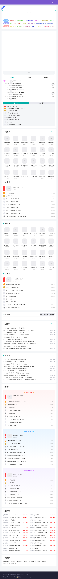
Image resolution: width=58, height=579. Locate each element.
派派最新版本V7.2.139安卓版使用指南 (13, 339)
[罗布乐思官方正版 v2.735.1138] (15, 161)
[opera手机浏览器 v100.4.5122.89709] (51, 229)
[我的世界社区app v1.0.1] (15, 252)
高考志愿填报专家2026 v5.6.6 (13, 124)
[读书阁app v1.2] (15, 263)
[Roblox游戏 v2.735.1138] (7, 161)
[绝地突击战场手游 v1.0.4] (42, 172)
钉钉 (33, 26)
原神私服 (37, 20)
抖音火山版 (17, 23)
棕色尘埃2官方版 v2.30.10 (12, 119)
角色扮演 (7, 94)
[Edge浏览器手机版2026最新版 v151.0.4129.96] (7, 241)
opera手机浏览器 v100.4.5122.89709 (42, 532)
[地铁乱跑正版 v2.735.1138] (33, 138)
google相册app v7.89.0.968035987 (15, 550)
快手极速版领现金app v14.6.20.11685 (15, 296)
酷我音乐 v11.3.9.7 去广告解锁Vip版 (44, 23)
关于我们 (3, 574)
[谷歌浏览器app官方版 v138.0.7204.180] (8, 279)
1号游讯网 (33, 561)
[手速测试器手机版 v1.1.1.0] (33, 252)
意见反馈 (7, 574)
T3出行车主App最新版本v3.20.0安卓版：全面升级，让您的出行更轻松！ (21, 343)
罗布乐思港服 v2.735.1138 (18, 90)
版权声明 (15, 574)
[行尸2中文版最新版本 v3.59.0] (33, 172)
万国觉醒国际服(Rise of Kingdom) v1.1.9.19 (16, 216)
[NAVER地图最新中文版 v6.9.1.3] (51, 263)
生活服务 (7, 83)
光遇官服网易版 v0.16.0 (12, 207)
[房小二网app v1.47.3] (7, 252)
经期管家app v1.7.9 (16, 83)
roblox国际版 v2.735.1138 (15, 535)
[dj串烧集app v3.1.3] (7, 229)
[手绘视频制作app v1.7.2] (33, 263)
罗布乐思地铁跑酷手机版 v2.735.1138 (42, 525)
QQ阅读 (24, 23)
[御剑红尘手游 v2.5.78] (8, 188)
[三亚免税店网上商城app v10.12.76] (15, 241)
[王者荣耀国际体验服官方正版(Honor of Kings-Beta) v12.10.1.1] (15, 149)
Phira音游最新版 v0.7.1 (12, 110)
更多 (52, 132)
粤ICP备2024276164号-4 (10, 577)
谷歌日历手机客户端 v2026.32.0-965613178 (42, 550)
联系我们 (22, 574)
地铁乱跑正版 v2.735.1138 (18, 96)
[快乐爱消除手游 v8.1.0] (51, 172)
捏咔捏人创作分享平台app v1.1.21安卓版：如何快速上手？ (18, 334)
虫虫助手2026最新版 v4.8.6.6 (13, 115)
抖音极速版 (27, 26)
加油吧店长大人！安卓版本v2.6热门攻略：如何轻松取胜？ (18, 377)
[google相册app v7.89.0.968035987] (42, 241)
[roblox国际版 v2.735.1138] (42, 149)
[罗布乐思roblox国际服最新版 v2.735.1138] (33, 161)
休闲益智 (7, 89)
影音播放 (7, 80)
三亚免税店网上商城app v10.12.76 (42, 545)
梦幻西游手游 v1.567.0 (11, 117)
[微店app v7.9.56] (24, 252)
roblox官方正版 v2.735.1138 (15, 543)
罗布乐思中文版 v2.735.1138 (42, 543)
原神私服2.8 (19, 26)
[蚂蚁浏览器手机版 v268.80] (42, 252)
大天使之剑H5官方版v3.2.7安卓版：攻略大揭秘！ (16, 337)
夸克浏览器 (30, 23)
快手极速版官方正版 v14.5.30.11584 (15, 302)
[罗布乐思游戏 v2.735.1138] (42, 138)
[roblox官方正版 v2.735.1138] (42, 161)
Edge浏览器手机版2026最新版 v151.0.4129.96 (15, 545)
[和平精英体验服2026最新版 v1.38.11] (24, 149)
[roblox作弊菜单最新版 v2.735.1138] (15, 172)
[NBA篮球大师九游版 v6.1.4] (24, 172)
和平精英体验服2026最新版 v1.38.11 (15, 530)
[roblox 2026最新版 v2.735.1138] (51, 149)
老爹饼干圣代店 (29, 20)
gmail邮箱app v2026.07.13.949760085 (15, 304)
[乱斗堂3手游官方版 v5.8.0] (24, 138)
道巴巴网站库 (6, 564)
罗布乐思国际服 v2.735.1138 (15, 527)
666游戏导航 (27, 561)
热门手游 (6, 20)
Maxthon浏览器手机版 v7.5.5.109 (20, 87)
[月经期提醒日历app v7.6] (24, 229)
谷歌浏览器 (39, 26)
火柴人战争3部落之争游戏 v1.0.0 (15, 532)
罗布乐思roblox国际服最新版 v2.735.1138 (42, 540)
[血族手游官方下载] (29, 10)
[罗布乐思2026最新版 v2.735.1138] (24, 161)
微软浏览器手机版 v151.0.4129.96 (15, 548)
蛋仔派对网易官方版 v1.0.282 (13, 213)
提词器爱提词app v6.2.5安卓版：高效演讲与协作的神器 (17, 348)
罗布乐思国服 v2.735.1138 (18, 92)
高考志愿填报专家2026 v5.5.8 (13, 307)
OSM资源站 (6, 561)
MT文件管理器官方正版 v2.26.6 (13, 113)
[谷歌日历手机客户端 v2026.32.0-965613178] (51, 241)
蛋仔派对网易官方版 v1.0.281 (13, 204)
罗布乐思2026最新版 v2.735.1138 (15, 540)
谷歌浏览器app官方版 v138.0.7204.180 (15, 108)
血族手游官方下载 (29, 14)
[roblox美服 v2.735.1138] (7, 172)
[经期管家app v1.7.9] (15, 229)
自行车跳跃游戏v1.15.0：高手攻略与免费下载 (15, 370)
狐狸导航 (44, 561)
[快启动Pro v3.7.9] (51, 252)
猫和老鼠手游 (45, 20)
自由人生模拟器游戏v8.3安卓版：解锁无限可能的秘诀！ (17, 373)
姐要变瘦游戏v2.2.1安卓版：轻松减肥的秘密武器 (15, 346)
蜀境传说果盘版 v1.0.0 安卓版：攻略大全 (14, 332)
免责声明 (19, 574)
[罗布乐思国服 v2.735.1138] (15, 138)
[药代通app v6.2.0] (7, 263)
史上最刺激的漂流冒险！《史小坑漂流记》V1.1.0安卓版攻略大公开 (20, 379)
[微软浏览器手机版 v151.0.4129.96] (24, 241)
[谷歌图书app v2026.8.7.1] (33, 241)
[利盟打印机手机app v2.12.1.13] (24, 263)
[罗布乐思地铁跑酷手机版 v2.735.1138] (51, 138)
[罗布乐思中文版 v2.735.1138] (51, 161)
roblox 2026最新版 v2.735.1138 (42, 535)
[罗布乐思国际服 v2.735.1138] (7, 149)
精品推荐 (6, 26)
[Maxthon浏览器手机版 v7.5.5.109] (33, 229)
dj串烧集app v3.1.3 (16, 81)
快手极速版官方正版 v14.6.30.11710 (15, 299)
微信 (11, 23)
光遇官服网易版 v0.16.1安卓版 (13, 210)
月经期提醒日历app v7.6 (17, 85)
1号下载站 (19, 561)
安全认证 (26, 574)
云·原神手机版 (20, 20)
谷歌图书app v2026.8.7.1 (42, 548)
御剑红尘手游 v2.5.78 (11, 106)
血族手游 (12, 20)
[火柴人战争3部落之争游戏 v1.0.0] (33, 149)
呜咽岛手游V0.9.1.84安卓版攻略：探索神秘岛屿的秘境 (17, 375)
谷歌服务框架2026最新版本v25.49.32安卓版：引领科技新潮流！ (19, 330)
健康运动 (7, 85)
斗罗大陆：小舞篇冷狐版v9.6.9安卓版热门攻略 (15, 328)
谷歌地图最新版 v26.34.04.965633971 (42, 530)
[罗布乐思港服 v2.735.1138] (7, 138)
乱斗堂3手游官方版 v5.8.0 (18, 94)
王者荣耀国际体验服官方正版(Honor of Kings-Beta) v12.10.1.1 (42, 527)
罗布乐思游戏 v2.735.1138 (18, 99)
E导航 (38, 561)
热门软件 (6, 23)
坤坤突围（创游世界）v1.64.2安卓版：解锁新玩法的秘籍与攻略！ (19, 341)
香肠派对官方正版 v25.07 (12, 201)
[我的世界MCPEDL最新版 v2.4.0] (42, 263)
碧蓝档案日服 (53, 20)
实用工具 (7, 87)
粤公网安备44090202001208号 (24, 577)
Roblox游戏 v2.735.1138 (15, 537)
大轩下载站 (13, 561)
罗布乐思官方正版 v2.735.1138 (42, 537)
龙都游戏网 (13, 564)
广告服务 (11, 574)
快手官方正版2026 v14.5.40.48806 (14, 122)
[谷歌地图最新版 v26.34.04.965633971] (42, 229)
